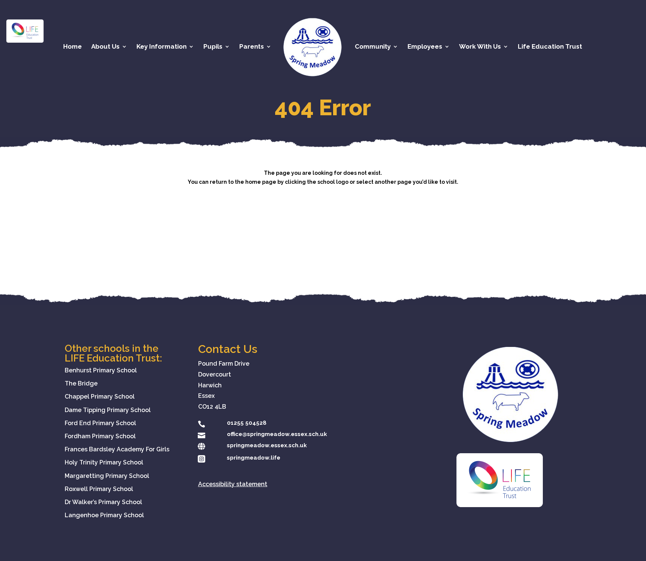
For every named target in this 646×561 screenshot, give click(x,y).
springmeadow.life (253, 457)
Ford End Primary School (100, 423)
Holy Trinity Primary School (104, 462)
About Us (105, 47)
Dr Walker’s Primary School (103, 502)
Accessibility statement (232, 484)
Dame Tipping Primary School (108, 410)
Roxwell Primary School (99, 489)
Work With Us (480, 47)
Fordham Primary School (100, 436)
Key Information (161, 47)
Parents (251, 47)
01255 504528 (247, 423)
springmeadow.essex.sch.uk (267, 445)
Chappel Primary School (100, 396)
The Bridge (81, 383)
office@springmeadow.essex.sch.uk (277, 434)
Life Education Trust (550, 47)
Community (373, 47)
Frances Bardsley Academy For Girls (117, 449)
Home (72, 47)
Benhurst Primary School (101, 370)
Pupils (212, 47)
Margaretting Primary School (107, 475)
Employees (424, 47)
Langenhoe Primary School (104, 515)
